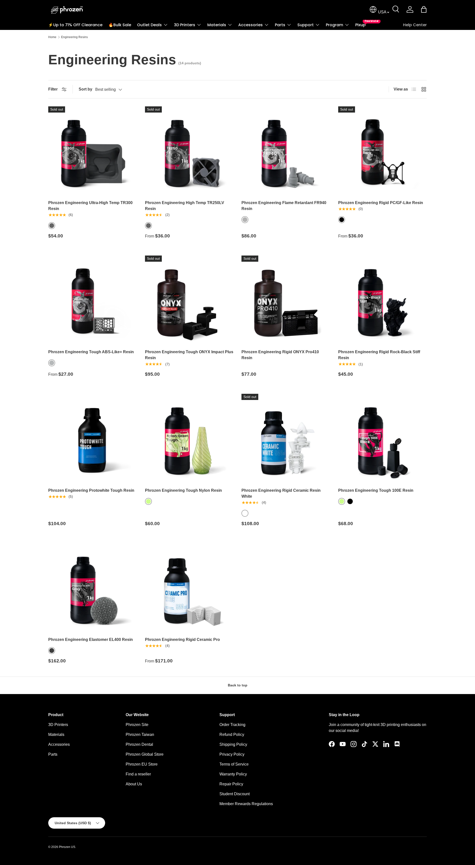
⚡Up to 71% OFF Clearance (75, 25)
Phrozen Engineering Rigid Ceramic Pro (182, 639)
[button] (423, 9)
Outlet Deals (149, 25)
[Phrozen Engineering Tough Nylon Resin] (189, 438)
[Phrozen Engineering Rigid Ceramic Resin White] (285, 438)
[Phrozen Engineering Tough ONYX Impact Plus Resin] (189, 300)
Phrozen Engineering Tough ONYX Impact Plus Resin (189, 355)
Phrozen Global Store (145, 754)
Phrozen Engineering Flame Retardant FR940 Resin (283, 206)
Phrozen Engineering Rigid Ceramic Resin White (281, 493)
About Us (134, 784)
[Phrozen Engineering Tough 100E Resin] (382, 438)
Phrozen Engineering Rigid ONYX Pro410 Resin (280, 355)
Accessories (250, 25)
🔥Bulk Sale (119, 25)
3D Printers (184, 25)
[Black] (342, 220)
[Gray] (52, 226)
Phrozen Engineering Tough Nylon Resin (183, 490)
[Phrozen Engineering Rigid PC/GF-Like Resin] (382, 150)
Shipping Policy (233, 744)
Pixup (360, 24)
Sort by (85, 89)
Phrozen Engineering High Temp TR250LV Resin (184, 206)
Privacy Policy (231, 754)
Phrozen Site (137, 725)
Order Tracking (232, 725)
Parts (280, 25)
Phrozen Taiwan (140, 734)
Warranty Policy (233, 774)
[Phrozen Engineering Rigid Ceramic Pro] (189, 587)
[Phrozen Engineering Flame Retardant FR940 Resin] (285, 150)
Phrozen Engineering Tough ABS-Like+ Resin (91, 352)
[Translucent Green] (148, 501)
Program (334, 25)
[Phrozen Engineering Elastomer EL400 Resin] (92, 587)
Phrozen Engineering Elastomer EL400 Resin (90, 639)
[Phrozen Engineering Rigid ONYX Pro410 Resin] (285, 300)
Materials (216, 25)
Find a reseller (138, 774)
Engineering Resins (74, 37)
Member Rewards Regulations (246, 804)
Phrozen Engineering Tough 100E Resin (375, 490)
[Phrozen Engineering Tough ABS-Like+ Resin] (92, 300)
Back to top (237, 685)
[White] (245, 513)
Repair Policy (231, 784)
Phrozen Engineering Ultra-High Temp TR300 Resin (90, 206)
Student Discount (234, 794)
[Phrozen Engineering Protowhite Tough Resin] (92, 438)
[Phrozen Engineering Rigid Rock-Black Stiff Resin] (382, 300)
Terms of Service (234, 764)
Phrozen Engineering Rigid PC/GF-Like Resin (380, 203)
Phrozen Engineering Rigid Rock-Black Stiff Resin (379, 355)
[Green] (342, 501)
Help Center (415, 25)
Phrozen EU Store (142, 764)
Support (305, 25)
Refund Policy (231, 734)
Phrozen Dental (139, 744)
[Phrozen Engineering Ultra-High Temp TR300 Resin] (92, 150)
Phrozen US (67, 847)
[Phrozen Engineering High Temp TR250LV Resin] (189, 150)
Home (52, 37)
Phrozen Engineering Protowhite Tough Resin (91, 490)
